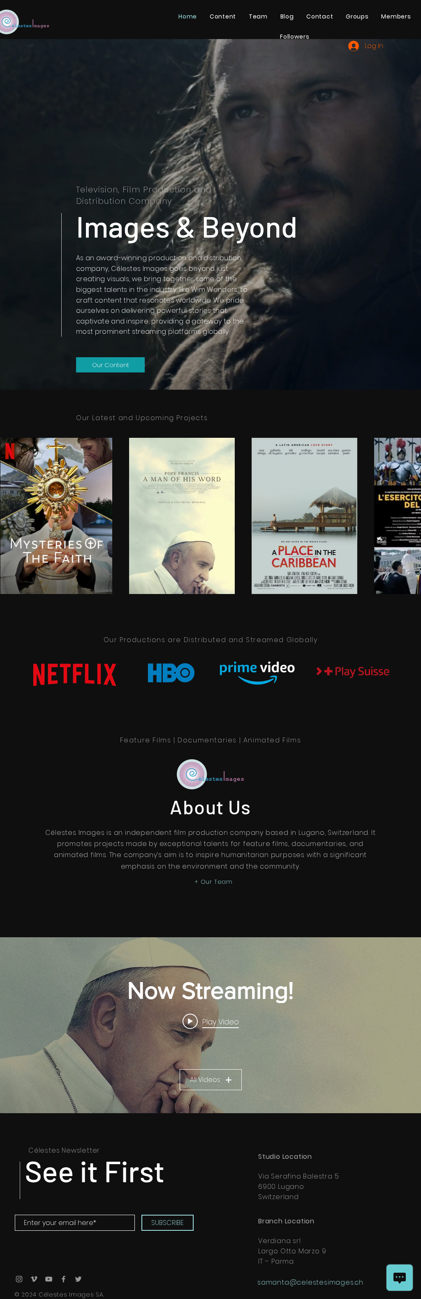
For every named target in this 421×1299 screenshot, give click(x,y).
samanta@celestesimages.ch (310, 1282)
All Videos (205, 1079)
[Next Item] (407, 516)
